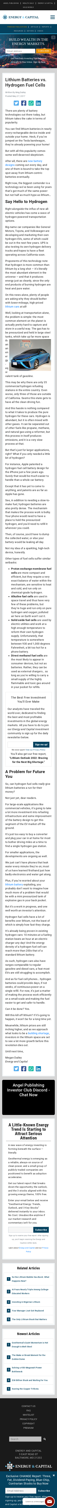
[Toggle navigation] (52, 17)
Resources (18, 31)
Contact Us (28, 1406)
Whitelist (28, 1415)
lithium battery (14, 884)
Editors (30, 31)
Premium (28, 1428)
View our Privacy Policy (35, 750)
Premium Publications (17, 27)
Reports (45, 27)
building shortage (38, 1033)
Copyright (28, 1423)
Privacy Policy (28, 1419)
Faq (28, 1410)
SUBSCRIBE (43, 50)
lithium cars (12, 306)
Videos (40, 31)
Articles (34, 27)
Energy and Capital (27, 1248)
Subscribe (41, 1229)
